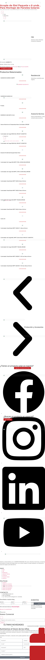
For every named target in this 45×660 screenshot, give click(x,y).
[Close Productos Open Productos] (5, 138)
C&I (32, 37)
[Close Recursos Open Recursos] (5, 426)
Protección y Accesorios (33, 327)
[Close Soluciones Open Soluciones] (5, 17)
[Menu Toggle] (2, 12)
